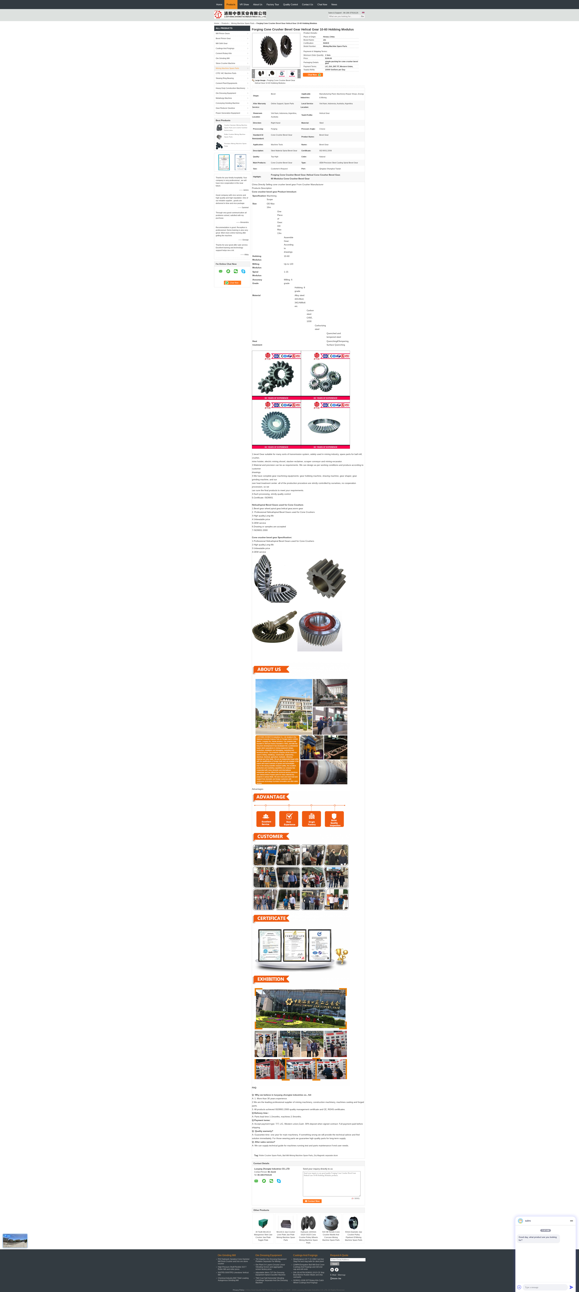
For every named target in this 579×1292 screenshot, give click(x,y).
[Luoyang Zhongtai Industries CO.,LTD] (240, 14)
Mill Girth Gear (222, 43)
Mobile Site (336, 1279)
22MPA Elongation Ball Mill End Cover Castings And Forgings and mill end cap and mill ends (308, 1267)
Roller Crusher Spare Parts (270, 1155)
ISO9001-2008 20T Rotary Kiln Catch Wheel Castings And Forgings (308, 1281)
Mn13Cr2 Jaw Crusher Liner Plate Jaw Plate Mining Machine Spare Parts (286, 1236)
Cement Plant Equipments (226, 83)
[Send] (571, 1287)
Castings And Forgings (225, 48)
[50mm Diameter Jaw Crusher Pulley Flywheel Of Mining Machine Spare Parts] (353, 1223)
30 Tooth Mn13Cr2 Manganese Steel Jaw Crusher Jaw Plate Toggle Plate (263, 1236)
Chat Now (322, 4)
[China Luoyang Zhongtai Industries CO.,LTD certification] (224, 162)
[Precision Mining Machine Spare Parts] (219, 146)
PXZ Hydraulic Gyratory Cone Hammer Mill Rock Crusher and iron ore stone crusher (234, 1261)
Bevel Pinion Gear (223, 38)
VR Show (244, 4)
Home (219, 4)
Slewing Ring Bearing (225, 78)
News (334, 4)
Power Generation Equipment (228, 113)
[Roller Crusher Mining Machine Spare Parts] (219, 136)
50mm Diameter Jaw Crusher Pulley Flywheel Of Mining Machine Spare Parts (353, 1236)
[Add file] (519, 1287)
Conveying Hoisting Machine (227, 103)
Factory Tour (273, 4)
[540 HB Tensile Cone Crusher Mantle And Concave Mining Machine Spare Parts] (331, 1223)
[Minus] (571, 1221)
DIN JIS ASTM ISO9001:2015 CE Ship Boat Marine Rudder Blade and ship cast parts (308, 1274)
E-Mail (333, 1275)
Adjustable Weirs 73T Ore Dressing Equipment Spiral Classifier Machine (270, 1273)
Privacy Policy (238, 1290)
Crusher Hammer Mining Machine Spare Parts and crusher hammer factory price (235, 127)
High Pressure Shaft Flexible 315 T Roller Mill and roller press (232, 1268)
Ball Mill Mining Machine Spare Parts (298, 1155)
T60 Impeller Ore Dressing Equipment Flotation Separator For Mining (271, 1260)
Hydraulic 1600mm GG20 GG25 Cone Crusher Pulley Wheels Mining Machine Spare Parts (308, 1237)
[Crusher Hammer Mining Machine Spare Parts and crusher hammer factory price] (219, 127)
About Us (257, 4)
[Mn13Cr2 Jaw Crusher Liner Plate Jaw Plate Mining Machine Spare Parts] (285, 1223)
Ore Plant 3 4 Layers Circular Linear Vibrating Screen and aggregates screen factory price (270, 1267)
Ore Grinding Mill (223, 58)
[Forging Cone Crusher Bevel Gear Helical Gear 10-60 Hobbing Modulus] (276, 50)
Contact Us (307, 4)
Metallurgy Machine (224, 98)
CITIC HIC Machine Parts (226, 73)
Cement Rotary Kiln (224, 53)
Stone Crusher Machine (225, 63)
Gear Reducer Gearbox (225, 108)
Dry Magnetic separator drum (326, 1155)
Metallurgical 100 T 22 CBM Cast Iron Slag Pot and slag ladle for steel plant (308, 1260)
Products (230, 4)
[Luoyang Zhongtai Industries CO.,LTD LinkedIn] (332, 1270)
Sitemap (341, 1275)
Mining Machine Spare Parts (242, 23)
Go (362, 16)
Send (334, 1264)
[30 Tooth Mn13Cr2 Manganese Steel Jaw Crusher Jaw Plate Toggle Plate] (263, 1223)
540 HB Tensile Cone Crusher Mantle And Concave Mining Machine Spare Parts (331, 1236)
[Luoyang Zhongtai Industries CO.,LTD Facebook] (337, 1270)
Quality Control (290, 4)
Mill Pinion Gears (223, 33)
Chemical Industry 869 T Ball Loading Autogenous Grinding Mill (233, 1279)
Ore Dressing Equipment (226, 93)
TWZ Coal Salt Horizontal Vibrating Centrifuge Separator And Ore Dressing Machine (272, 1280)
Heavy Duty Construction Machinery (230, 88)
